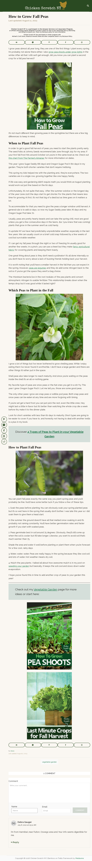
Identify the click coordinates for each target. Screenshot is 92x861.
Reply (16, 842)
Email (44, 807)
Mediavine (79, 858)
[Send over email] (17, 42)
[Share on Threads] (82, 42)
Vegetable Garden (45, 589)
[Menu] (4, 6)
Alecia (12, 751)
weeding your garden (19, 566)
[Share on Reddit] (4, 441)
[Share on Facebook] (66, 42)
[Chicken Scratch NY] (46, 6)
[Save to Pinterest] (49, 42)
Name (14, 806)
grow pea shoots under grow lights (65, 52)
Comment (13, 781)
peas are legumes (37, 268)
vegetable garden (49, 762)
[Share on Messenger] (33, 42)
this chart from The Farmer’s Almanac (26, 158)
